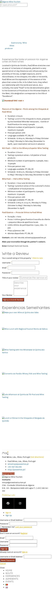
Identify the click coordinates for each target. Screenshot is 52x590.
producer (9, 48)
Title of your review (10, 277)
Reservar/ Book (8, 474)
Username (6, 262)
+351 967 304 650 (14, 467)
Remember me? (8, 527)
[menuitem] (9, 570)
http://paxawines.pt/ (17, 469)
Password (6, 272)
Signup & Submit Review (13, 299)
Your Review (7, 295)
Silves (12, 45)
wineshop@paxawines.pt (18, 464)
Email (4, 267)
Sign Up (9, 515)
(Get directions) (37, 457)
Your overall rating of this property (17, 258)
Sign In (8, 512)
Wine (24, 42)
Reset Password (7, 560)
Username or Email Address (11, 520)
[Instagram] (20, 503)
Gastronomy (16, 42)
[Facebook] (8, 503)
